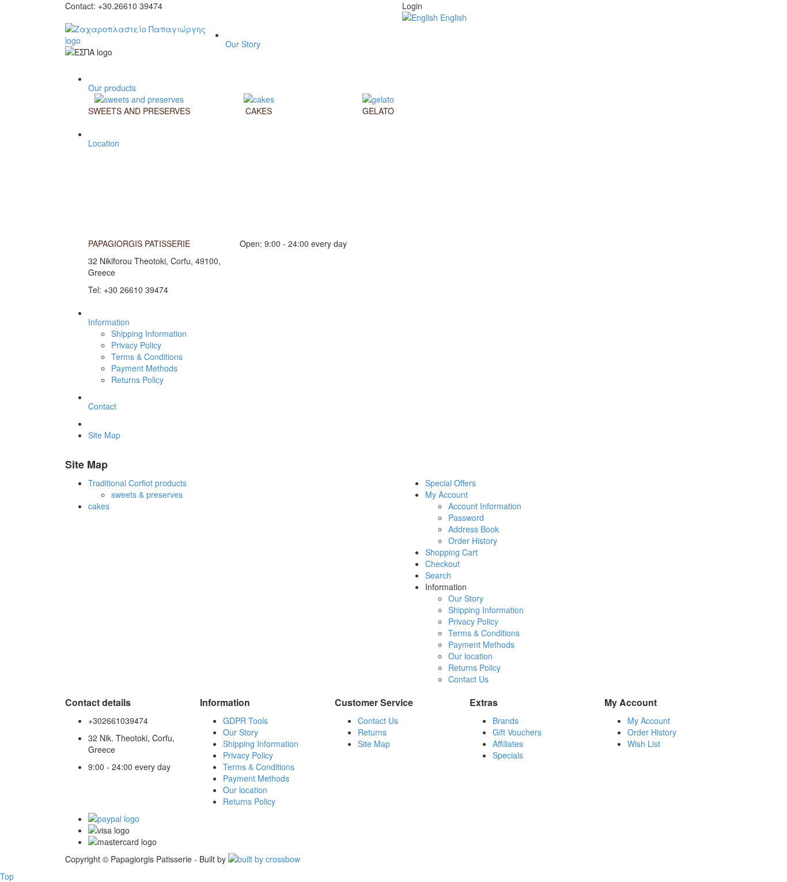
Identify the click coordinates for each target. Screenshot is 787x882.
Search (438, 575)
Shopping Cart (451, 552)
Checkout (442, 563)
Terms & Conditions (147, 356)
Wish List (643, 743)
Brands (506, 720)
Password (466, 517)
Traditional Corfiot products (137, 483)
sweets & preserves (147, 494)
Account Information (484, 506)
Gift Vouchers (517, 732)
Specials (508, 755)
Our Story (465, 598)
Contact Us (468, 679)
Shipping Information (149, 333)
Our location (470, 656)
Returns (372, 732)
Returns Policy (137, 379)
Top (7, 876)
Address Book (473, 529)
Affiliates (508, 743)
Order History (472, 540)
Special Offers (450, 483)
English (452, 17)
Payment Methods (144, 368)
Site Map (104, 435)
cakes (98, 506)
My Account (446, 494)
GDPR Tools (245, 720)
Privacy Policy (136, 345)
